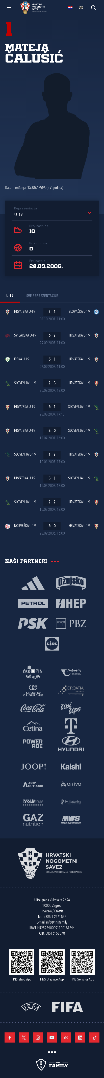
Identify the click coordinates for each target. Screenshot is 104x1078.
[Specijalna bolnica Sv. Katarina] (71, 802)
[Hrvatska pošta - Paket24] (71, 672)
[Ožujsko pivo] (71, 583)
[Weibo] (66, 1037)
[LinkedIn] (80, 1037)
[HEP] (71, 603)
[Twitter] (24, 1037)
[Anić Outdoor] (33, 784)
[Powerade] (33, 743)
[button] (53, 215)
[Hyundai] (71, 743)
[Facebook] (10, 1037)
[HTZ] (33, 672)
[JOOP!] (33, 766)
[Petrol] (33, 603)
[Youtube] (52, 1037)
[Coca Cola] (33, 708)
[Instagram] (38, 1037)
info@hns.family (56, 923)
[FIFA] (67, 1007)
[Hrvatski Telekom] (71, 726)
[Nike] (33, 583)
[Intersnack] (71, 708)
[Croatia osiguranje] (33, 690)
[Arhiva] (93, 7)
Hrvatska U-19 (24, 312)
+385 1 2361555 (54, 917)
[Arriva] (71, 784)
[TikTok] (94, 1037)
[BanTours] (33, 802)
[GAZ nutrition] (33, 819)
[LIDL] (52, 643)
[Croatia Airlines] (71, 690)
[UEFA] (31, 1007)
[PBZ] (71, 623)
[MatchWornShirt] (71, 819)
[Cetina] (33, 726)
